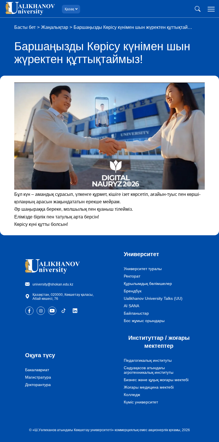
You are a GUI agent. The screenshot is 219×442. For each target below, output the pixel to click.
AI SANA (131, 306)
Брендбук (132, 291)
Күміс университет (141, 402)
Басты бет (25, 27)
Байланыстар (136, 313)
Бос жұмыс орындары (144, 320)
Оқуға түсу (40, 355)
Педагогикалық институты (148, 360)
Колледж (132, 394)
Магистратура (38, 377)
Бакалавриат (37, 369)
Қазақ (69, 9)
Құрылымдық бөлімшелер (148, 283)
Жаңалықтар (54, 27)
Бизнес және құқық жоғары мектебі (156, 379)
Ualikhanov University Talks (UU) (153, 298)
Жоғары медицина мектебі (149, 387)
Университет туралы (143, 268)
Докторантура (38, 384)
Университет (141, 254)
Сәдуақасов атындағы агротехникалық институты (148, 370)
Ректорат (132, 276)
